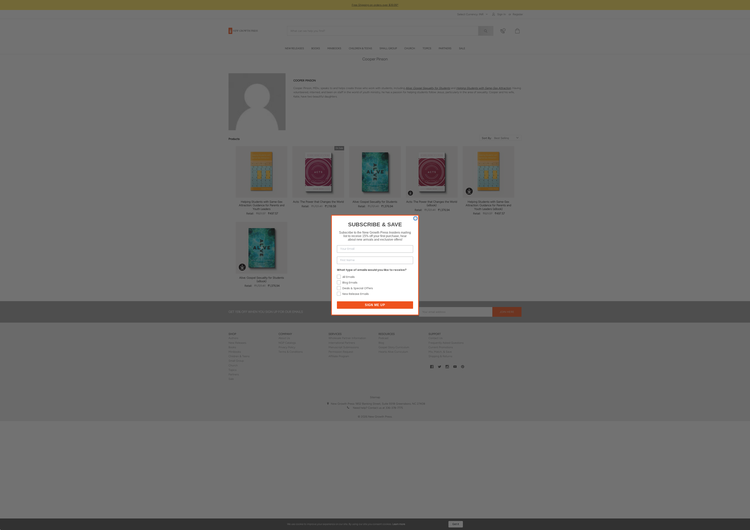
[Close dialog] (415, 218)
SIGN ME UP (375, 305)
